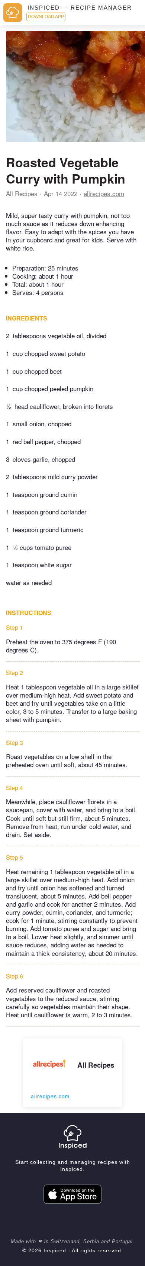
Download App (46, 16)
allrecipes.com (104, 193)
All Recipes (22, 193)
